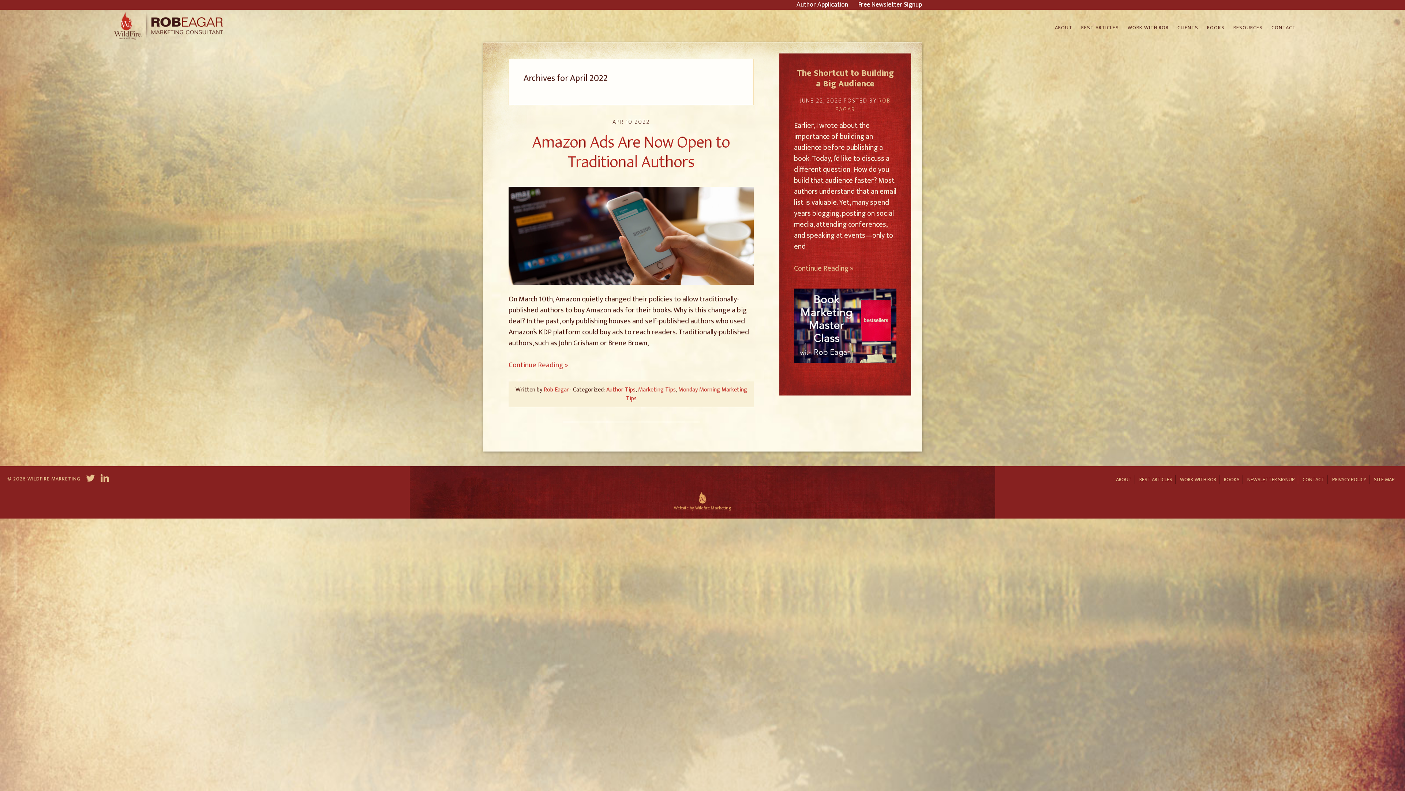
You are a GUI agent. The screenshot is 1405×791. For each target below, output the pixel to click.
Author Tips (621, 390)
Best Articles (1155, 479)
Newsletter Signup (1271, 479)
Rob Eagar (169, 26)
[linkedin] (105, 479)
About (1124, 479)
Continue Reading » (538, 365)
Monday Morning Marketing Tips (686, 394)
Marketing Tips (657, 390)
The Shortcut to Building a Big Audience (845, 78)
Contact (1314, 479)
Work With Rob (1198, 479)
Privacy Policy (1349, 479)
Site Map (1384, 479)
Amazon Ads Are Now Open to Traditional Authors (631, 152)
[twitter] (90, 479)
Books (1232, 479)
